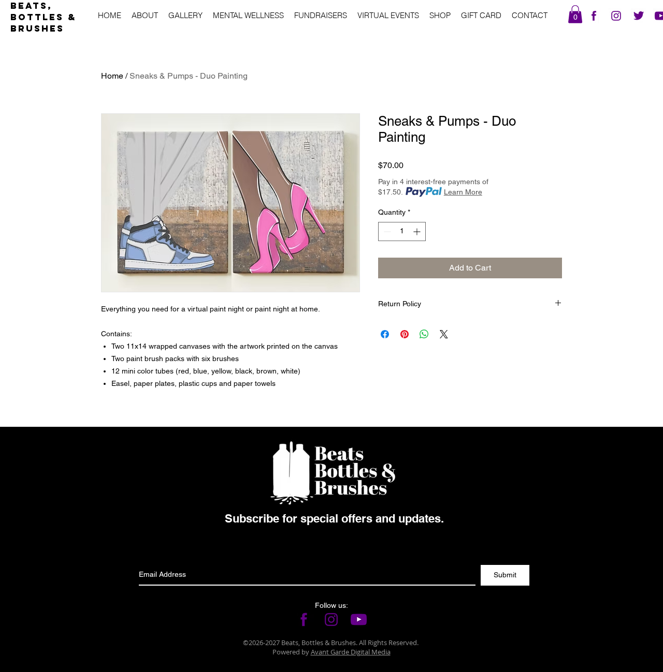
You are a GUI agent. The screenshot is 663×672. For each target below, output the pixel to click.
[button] (575, 14)
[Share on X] (444, 334)
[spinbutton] (402, 231)
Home (112, 76)
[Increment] (417, 231)
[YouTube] (359, 619)
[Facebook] (593, 15)
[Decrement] (386, 231)
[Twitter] (638, 15)
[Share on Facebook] (385, 334)
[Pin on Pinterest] (404, 334)
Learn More (463, 192)
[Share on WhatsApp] (424, 334)
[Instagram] (616, 15)
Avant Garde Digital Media (351, 651)
